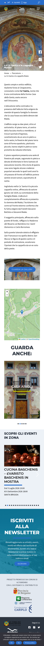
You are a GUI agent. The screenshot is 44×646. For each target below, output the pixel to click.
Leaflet (22, 339)
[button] (22, 312)
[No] (41, 639)
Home (6, 73)
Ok (11, 643)
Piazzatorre (16, 73)
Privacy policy (29, 643)
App (25, 2)
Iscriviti (17, 2)
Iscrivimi (22, 564)
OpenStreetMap (33, 339)
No (19, 643)
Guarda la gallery (22, 269)
